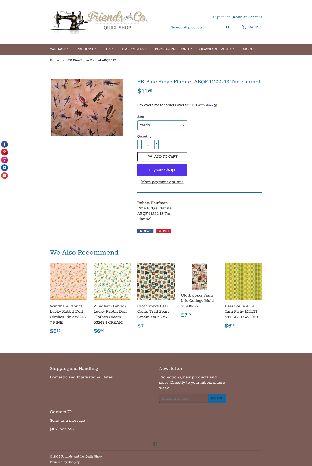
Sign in (219, 17)
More (248, 49)
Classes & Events (216, 49)
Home (54, 60)
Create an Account (247, 17)
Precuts (85, 49)
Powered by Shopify (65, 462)
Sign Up (217, 398)
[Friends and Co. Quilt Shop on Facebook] (155, 444)
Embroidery (133, 49)
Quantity (144, 136)
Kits (107, 49)
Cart (253, 27)
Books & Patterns (172, 49)
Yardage (58, 49)
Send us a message (67, 420)
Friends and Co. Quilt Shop (81, 456)
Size (140, 117)
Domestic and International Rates (81, 377)
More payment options (162, 182)
